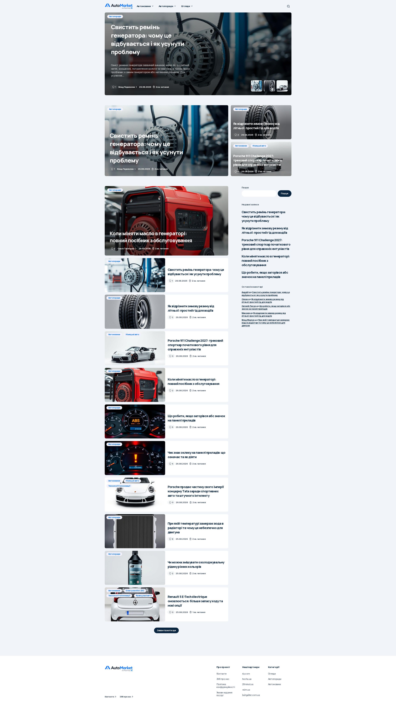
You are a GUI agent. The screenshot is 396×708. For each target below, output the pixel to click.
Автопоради (115, 16)
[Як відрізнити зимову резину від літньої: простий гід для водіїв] (198, 53)
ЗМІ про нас (125, 696)
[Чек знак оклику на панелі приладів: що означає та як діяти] (135, 458)
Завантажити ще (166, 630)
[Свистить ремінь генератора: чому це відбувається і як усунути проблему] (166, 140)
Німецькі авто (259, 145)
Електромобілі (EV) (135, 590)
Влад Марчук (248, 320)
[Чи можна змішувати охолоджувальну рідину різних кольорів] (135, 568)
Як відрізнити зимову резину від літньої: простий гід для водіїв (265, 230)
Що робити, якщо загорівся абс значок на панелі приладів (265, 274)
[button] (288, 6)
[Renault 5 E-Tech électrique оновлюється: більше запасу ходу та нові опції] (135, 604)
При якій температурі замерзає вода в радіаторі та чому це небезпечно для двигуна (266, 323)
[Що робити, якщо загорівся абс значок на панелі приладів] (135, 421)
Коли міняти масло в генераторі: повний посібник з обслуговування (266, 260)
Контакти (109, 696)
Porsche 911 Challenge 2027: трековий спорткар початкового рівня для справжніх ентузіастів (266, 244)
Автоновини (241, 145)
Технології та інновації (119, 486)
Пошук (245, 187)
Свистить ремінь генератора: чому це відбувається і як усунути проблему (264, 216)
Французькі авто (144, 595)
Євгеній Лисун (249, 306)
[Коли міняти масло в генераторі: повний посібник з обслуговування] (166, 221)
